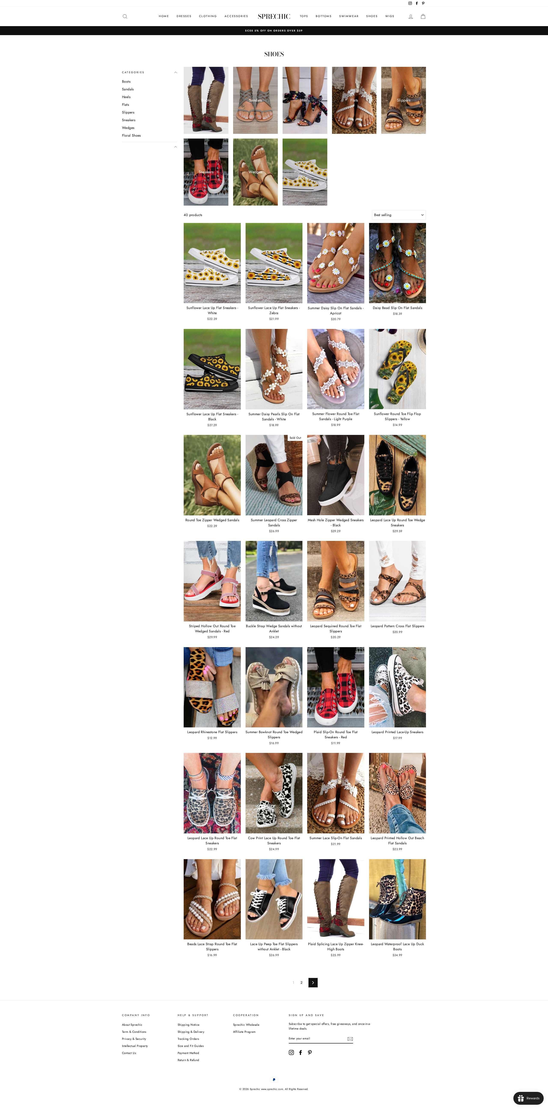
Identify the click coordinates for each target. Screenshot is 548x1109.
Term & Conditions (134, 1032)
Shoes (372, 16)
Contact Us (129, 1053)
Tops (304, 16)
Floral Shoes (131, 135)
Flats (125, 104)
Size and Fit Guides (191, 1046)
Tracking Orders (188, 1039)
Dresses (184, 16)
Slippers (128, 112)
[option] (274, 30)
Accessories (236, 16)
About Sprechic (132, 1024)
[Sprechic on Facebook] (300, 1052)
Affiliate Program (244, 1032)
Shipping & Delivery (191, 1032)
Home (164, 16)
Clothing (208, 16)
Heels (126, 96)
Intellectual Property (135, 1046)
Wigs (390, 16)
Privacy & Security (134, 1039)
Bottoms (324, 16)
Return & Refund (188, 1060)
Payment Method (188, 1053)
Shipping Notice (189, 1024)
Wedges (128, 127)
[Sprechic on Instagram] (291, 1052)
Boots (126, 81)
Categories (133, 72)
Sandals (128, 89)
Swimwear (349, 16)
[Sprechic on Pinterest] (309, 1052)
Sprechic (274, 16)
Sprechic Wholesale (246, 1024)
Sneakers (128, 120)
